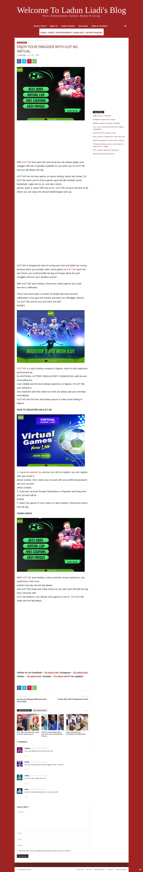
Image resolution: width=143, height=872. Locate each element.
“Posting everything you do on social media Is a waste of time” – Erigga (108, 145)
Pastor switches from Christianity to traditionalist (76, 733)
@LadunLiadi (51, 672)
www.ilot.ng (35, 472)
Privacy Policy (40, 26)
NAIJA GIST (79, 32)
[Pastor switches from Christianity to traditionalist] (77, 722)
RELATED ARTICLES (24, 710)
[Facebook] (19, 61)
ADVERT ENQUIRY (68, 26)
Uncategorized (26, 40)
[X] (24, 61)
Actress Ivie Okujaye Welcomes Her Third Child (32, 700)
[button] (125, 26)
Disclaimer (83, 26)
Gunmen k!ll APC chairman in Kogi (104, 133)
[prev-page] (84, 710)
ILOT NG (26, 162)
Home (18, 40)
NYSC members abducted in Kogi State (106, 150)
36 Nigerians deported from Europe (104, 119)
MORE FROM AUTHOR (39, 710)
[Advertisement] (52, 126)
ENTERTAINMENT (64, 32)
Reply (26, 755)
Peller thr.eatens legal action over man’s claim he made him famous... (51, 734)
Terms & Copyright (99, 26)
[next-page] (87, 710)
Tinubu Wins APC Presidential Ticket (73, 699)
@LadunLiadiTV (62, 676)
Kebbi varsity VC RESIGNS (102, 116)
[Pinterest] (29, 61)
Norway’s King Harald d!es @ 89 (103, 154)
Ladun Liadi (22, 55)
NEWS (51, 32)
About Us (54, 26)
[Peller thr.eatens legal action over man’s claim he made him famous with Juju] (52, 722)
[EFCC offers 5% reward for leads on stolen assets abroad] (28, 722)
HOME (43, 32)
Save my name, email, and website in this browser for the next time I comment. (45, 851)
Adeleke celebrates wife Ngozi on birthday (106, 123)
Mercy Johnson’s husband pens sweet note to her (109, 136)
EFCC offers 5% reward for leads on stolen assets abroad (28, 733)
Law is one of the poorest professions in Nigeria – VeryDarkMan (109, 128)
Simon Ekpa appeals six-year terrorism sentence (108, 140)
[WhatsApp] (34, 61)
